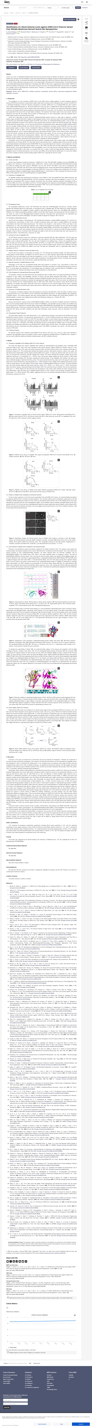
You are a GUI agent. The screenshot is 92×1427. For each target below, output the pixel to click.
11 (23, 119)
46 (29, 179)
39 (35, 144)
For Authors (28, 1375)
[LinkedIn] (14, 1262)
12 (24, 119)
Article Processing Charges (10, 1375)
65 (45, 795)
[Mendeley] (26, 1262)
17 (68, 122)
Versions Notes (36, 67)
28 (72, 129)
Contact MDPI (6, 1381)
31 (30, 133)
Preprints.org (50, 1379)
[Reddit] (23, 1262)
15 (38, 120)
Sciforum (49, 1375)
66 (54, 797)
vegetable (9, 93)
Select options (8, 1400)
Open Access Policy (8, 1379)
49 (69, 210)
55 (62, 305)
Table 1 (45, 177)
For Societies (28, 1385)
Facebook (71, 1377)
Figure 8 (30, 713)
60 (13, 665)
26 (54, 128)
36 (23, 142)
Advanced (84, 7)
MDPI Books (50, 1377)
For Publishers (29, 1383)
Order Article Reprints (69, 19)
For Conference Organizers (32, 1387)
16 (66, 122)
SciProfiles (49, 1383)
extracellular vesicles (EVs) (49, 91)
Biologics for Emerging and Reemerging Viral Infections (43, 64)
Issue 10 (24, 13)
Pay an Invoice (7, 1377)
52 (51, 237)
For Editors (28, 1379)
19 (64, 124)
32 (31, 133)
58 (28, 619)
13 (35, 120)
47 (31, 179)
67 (56, 797)
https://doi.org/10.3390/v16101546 (30, 57)
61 (32, 788)
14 (36, 120)
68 (60, 798)
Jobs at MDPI (6, 1383)
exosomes (15, 93)
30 (75, 129)
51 (46, 212)
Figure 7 (51, 656)
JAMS (48, 1387)
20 (65, 124)
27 (70, 129)
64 (43, 795)
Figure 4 (68, 502)
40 (36, 144)
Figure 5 (55, 563)
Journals (6, 13)
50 (24, 212)
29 (73, 129)
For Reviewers (29, 1377)
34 (12, 138)
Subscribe (6, 1407)
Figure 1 (15, 351)
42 (16, 145)
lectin (19, 91)
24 (63, 126)
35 (14, 138)
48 (52, 208)
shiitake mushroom (34, 91)
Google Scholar (14, 888)
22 (25, 126)
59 (55, 652)
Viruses (12, 13)
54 (51, 305)
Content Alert (36, 1363)
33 (33, 133)
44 (18, 149)
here (71, 1298)
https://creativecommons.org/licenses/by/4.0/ (52, 1253)
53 (61, 276)
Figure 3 (38, 367)
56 (38, 307)
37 (25, 142)
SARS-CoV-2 (25, 91)
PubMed (22, 888)
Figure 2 (46, 361)
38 (33, 144)
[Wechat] (20, 1262)
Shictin (15, 91)
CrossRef (73, 890)
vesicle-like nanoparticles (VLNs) (67, 91)
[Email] (7, 1262)
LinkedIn (71, 1375)
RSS (30, 1363)
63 (41, 791)
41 (14, 145)
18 (70, 122)
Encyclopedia (50, 1385)
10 (21, 119)
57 (46, 321)
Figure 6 (20, 614)
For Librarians (28, 1381)
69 (7, 813)
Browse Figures (24, 67)
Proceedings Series (52, 1389)
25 (65, 126)
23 (62, 126)
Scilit (11, 892)
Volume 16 (18, 13)
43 (18, 145)
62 (34, 788)
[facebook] (17, 1262)
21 (23, 126)
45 (20, 149)
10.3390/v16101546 (33, 13)
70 (62, 813)
